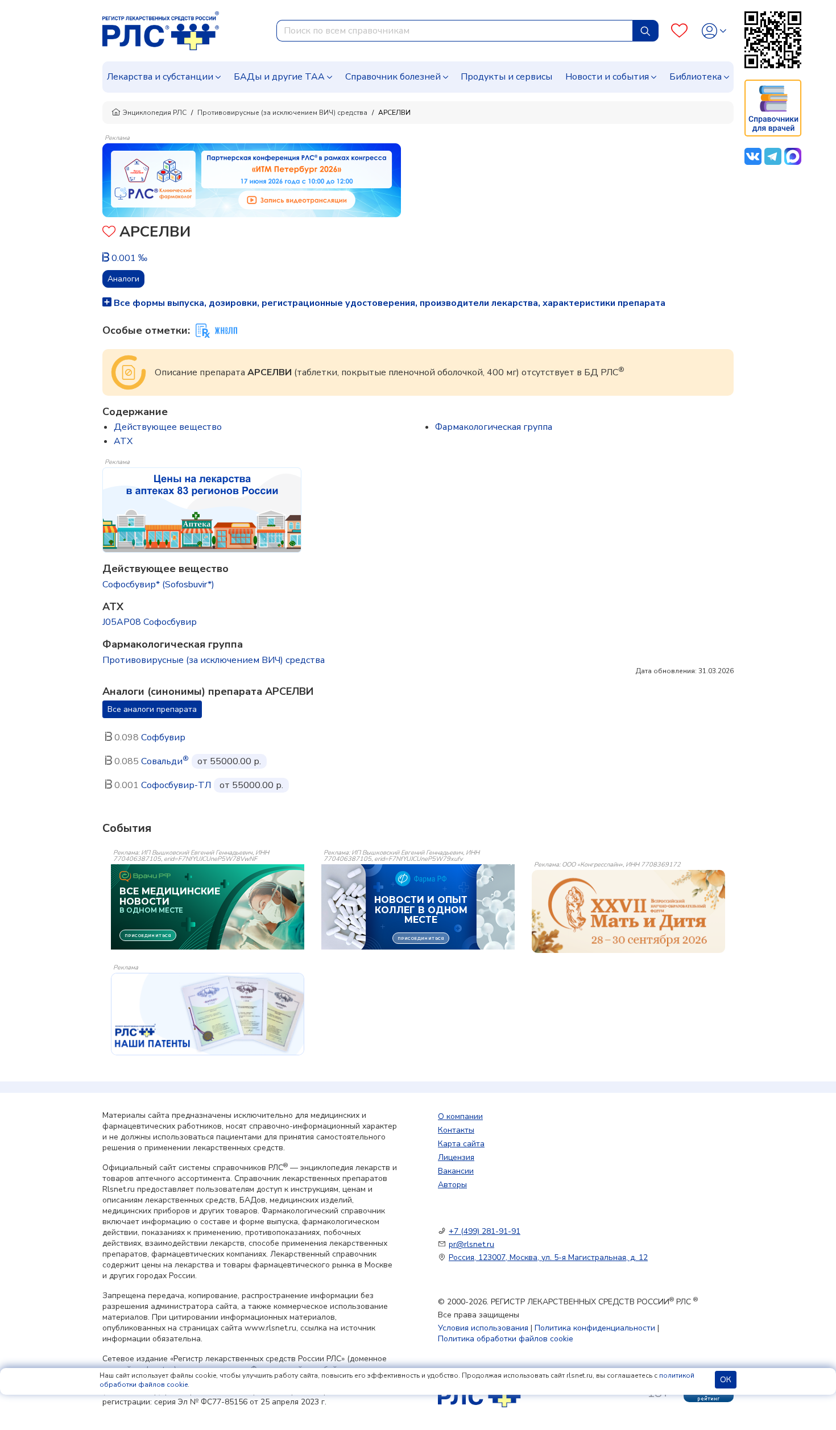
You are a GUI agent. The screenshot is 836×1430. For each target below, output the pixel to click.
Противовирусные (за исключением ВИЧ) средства (282, 112)
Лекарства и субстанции (160, 77)
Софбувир (163, 737)
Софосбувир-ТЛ (176, 785)
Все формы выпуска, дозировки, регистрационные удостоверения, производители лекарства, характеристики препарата (388, 303)
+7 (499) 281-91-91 (484, 1231)
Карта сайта (461, 1143)
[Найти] (645, 31)
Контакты (456, 1130)
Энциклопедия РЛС (155, 112)
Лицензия (456, 1157)
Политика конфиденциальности (595, 1328)
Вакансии (456, 1171)
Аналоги (123, 278)
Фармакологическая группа (493, 427)
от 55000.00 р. (229, 761)
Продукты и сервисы (506, 77)
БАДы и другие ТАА (279, 77)
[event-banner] (628, 911)
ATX (123, 441)
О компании (460, 1116)
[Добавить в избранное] (108, 233)
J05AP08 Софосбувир (149, 622)
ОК (725, 1379)
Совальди (165, 761)
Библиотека (695, 77)
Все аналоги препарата (152, 709)
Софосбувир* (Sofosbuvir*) (158, 584)
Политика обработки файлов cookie (505, 1338)
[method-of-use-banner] (251, 179)
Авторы (452, 1184)
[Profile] (714, 31)
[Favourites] (679, 31)
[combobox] (454, 31)
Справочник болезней (393, 77)
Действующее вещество (168, 427)
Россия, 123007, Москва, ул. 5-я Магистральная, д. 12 (548, 1257)
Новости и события (607, 77)
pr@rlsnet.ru (471, 1244)
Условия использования (483, 1328)
